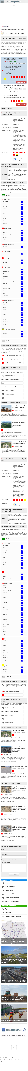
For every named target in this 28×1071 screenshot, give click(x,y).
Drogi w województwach (12, 897)
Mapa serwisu (3, 1061)
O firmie (1, 1059)
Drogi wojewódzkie (10, 894)
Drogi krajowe (9, 890)
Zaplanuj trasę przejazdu (12, 909)
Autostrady (8, 883)
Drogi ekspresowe (10, 886)
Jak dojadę (8, 912)
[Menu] (2, 1)
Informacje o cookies (19, 1059)
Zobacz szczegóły (21, 82)
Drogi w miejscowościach (12, 901)
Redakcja (6, 1059)
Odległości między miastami (13, 916)
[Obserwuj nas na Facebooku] (14, 1036)
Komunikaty (9, 1061)
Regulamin (11, 1059)
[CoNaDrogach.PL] (13, 2)
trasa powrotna (22, 38)
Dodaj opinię (14, 874)
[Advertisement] (14, 15)
